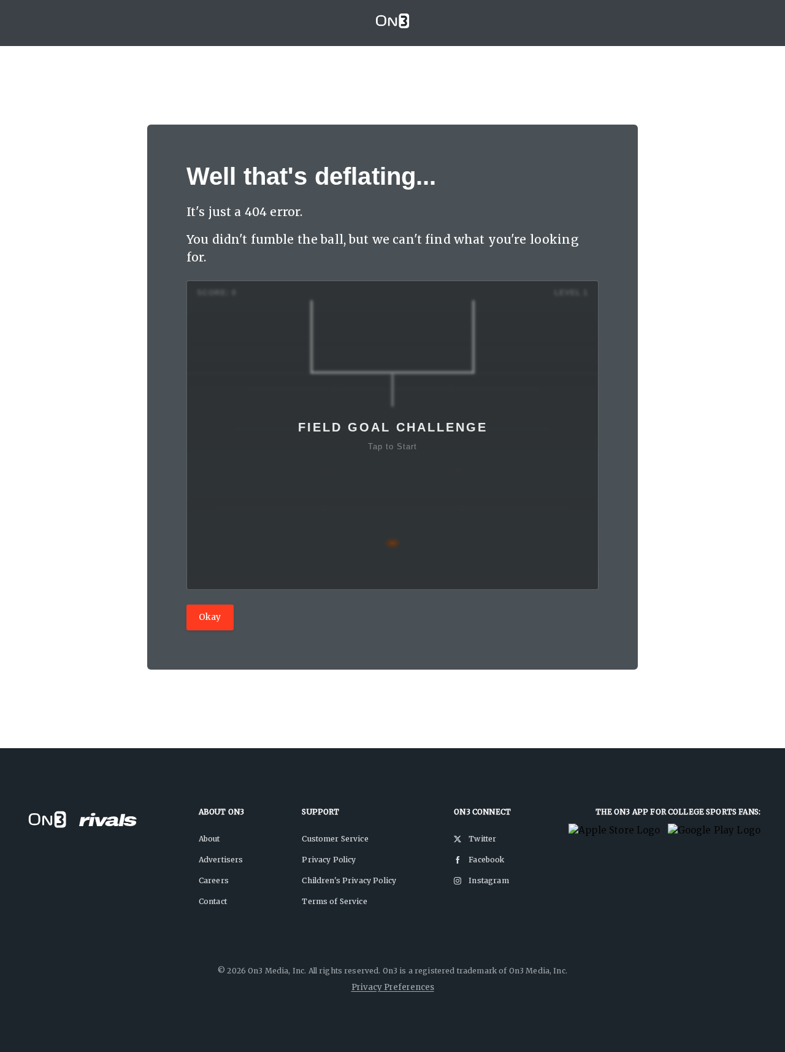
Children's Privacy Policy (349, 880)
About (209, 838)
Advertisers (221, 859)
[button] (392, 435)
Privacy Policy (329, 859)
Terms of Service (334, 901)
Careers (214, 880)
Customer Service (335, 838)
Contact (213, 901)
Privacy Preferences (392, 987)
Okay (210, 616)
